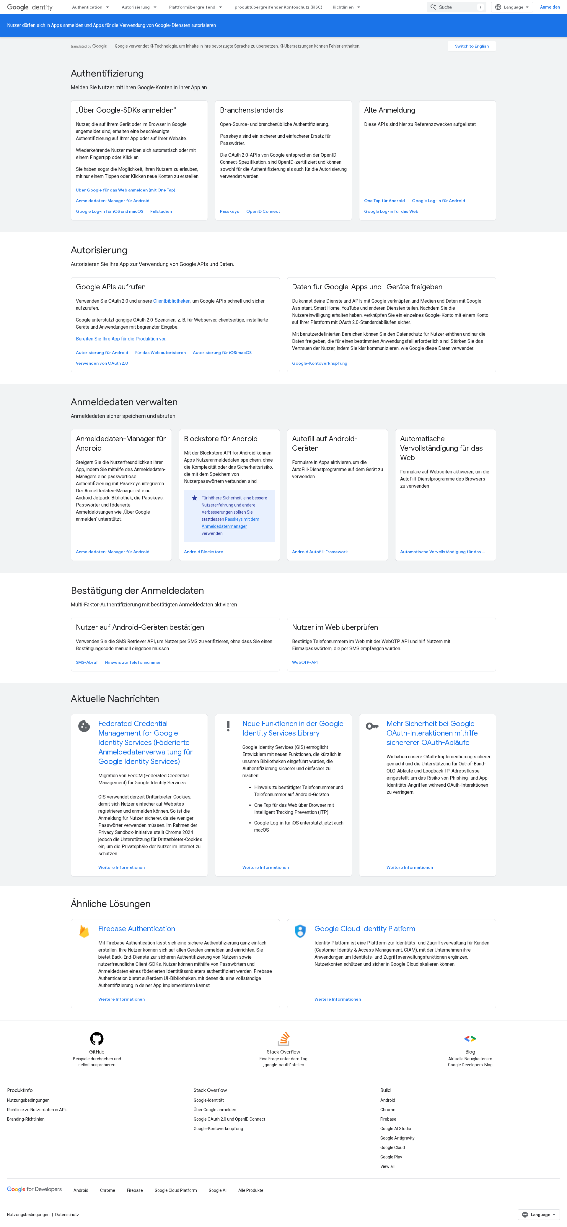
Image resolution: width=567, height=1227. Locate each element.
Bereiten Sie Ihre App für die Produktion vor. (121, 339)
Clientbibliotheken (171, 301)
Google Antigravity (397, 1138)
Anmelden (550, 7)
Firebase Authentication (136, 928)
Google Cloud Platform (176, 1190)
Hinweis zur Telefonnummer (133, 662)
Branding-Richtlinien (26, 1119)
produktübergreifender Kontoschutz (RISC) (278, 7)
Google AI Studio (395, 1128)
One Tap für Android (384, 200)
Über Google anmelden (215, 1109)
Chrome (387, 1109)
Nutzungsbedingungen (28, 1100)
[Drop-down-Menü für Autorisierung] (157, 7)
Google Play (391, 1157)
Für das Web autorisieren (160, 352)
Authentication (87, 7)
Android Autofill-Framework (320, 551)
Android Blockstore (203, 551)
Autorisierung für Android (102, 352)
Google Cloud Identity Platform (365, 928)
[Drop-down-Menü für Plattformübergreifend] (222, 7)
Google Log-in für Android (438, 200)
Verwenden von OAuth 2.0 (102, 363)
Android (387, 1100)
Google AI (218, 1190)
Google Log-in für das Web (391, 211)
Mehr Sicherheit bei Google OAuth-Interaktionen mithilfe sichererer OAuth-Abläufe (432, 733)
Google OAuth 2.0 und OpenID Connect (229, 1119)
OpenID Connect (263, 211)
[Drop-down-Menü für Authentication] (109, 7)
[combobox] (456, 7)
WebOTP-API (305, 662)
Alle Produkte (250, 1190)
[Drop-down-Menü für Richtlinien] (360, 7)
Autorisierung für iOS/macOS (222, 352)
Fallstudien (161, 211)
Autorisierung (136, 7)
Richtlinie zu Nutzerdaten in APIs (37, 1109)
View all (387, 1166)
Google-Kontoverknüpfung (319, 363)
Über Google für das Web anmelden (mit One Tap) (125, 190)
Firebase (388, 1119)
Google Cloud (392, 1147)
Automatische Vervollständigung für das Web (445, 551)
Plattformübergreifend (192, 7)
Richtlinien (343, 7)
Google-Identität (209, 1100)
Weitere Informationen (121, 867)
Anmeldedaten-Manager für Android (112, 200)
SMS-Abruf (87, 662)
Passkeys (229, 211)
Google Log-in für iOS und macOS (109, 211)
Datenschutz (67, 1214)
